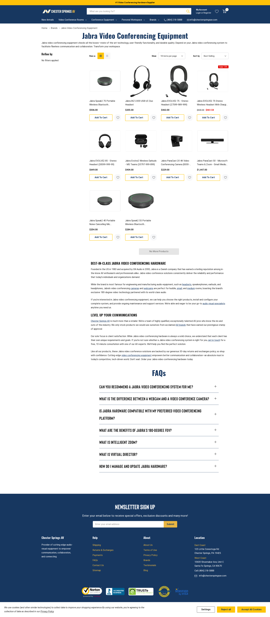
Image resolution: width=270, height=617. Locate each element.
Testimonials (149, 565)
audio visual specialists (214, 303)
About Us (148, 545)
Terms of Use (150, 550)
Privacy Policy (150, 555)
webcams (148, 288)
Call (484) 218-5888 (204, 570)
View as (92, 56)
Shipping (97, 545)
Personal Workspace (132, 19)
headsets (186, 284)
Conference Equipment (102, 19)
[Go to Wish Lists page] (217, 11)
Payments (98, 555)
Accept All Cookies (251, 609)
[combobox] (136, 11)
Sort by (196, 56)
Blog (145, 570)
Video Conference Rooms (71, 19)
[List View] (107, 56)
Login (198, 13)
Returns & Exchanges (103, 550)
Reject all (226, 609)
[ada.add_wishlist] (118, 117)
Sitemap (97, 570)
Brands (153, 19)
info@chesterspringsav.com (212, 575)
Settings (206, 609)
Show (154, 56)
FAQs (95, 560)
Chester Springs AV (100, 321)
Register (207, 13)
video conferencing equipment (137, 355)
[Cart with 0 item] (224, 11)
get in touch (214, 340)
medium (191, 288)
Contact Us (98, 565)
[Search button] (188, 11)
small (179, 288)
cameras (135, 288)
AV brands (181, 325)
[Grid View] (100, 56)
